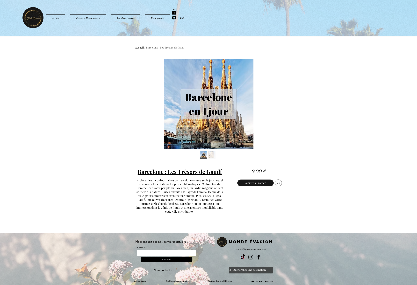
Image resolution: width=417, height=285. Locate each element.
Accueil (139, 47)
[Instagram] (251, 257)
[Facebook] (259, 257)
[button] (174, 11)
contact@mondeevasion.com (251, 248)
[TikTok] (243, 257)
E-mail (140, 247)
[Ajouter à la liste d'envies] (278, 183)
